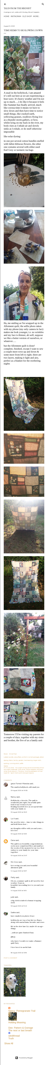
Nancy (13, 797)
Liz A (13, 819)
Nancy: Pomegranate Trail (21, 1011)
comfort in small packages (30, 757)
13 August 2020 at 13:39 (19, 834)
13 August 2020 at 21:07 (19, 855)
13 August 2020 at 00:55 (19, 790)
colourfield (17, 757)
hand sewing (28, 760)
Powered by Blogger (26, 1058)
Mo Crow (14, 862)
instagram (16, 16)
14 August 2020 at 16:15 (18, 890)
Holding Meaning (17, 1022)
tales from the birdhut (17, 8)
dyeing (6, 760)
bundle (11, 757)
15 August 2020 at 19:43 (19, 906)
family (16, 760)
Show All (8, 1043)
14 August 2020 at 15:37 (19, 871)
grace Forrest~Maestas (20, 784)
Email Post (13, 754)
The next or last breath (20, 1030)
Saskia (13, 912)
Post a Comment (10, 958)
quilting (6, 763)
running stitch (14, 763)
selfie (21, 763)
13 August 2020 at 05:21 (19, 812)
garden (21, 760)
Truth (11, 1038)
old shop (27, 16)
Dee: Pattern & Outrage (20, 1027)
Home (6, 16)
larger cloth (37, 760)
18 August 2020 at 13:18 (19, 953)
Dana (13, 840)
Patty (13, 877)
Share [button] (6, 754)
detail (42, 757)
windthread (14, 1035)
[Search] (42, 3)
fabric (11, 760)
